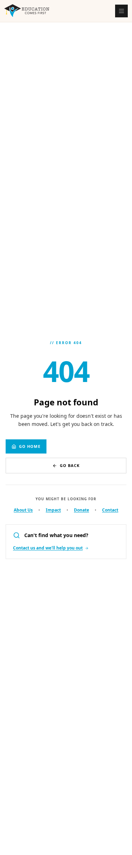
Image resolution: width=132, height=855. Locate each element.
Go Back (70, 465)
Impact (53, 510)
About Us (23, 510)
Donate (81, 510)
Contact (110, 510)
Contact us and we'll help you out (48, 548)
